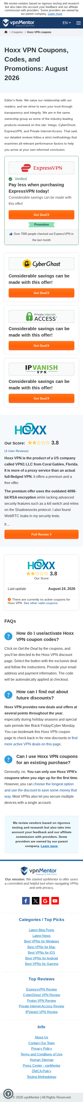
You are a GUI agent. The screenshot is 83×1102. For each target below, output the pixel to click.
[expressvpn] (41, 200)
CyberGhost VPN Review (41, 995)
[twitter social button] (35, 900)
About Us (41, 1037)
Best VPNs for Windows (41, 941)
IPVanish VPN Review (41, 1012)
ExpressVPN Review (41, 989)
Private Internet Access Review (41, 1006)
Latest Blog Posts (41, 930)
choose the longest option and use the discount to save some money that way (40, 790)
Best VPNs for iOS (41, 952)
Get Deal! (41, 215)
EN (66, 23)
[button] (8, 1094)
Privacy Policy (41, 1048)
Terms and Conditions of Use (41, 1054)
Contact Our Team (41, 1043)
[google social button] (45, 900)
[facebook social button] (26, 900)
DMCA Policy (41, 1071)
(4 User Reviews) (16, 451)
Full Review (40, 534)
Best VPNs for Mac (41, 947)
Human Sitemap (41, 1060)
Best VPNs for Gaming (41, 964)
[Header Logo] (18, 23)
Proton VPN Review (41, 1000)
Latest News (42, 936)
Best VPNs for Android (41, 958)
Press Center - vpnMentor (41, 1065)
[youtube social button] (55, 900)
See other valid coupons (41, 603)
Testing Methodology (41, 1077)
